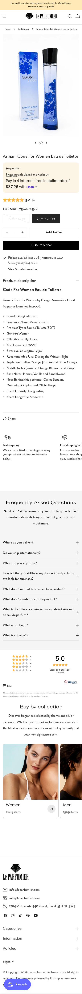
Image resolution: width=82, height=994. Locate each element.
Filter (9, 686)
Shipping (12, 175)
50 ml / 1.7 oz (19, 220)
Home (8, 29)
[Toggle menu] (4, 16)
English (6, 961)
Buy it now (41, 245)
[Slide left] (36, 143)
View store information (22, 269)
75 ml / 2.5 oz (46, 218)
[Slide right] (46, 143)
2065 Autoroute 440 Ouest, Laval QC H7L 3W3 (42, 906)
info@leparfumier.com (24, 890)
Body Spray (23, 29)
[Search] (70, 16)
